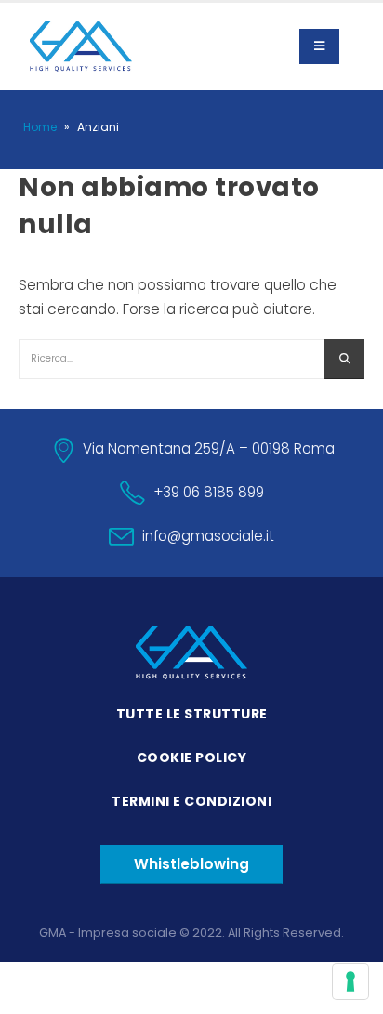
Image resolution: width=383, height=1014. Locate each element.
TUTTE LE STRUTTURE (192, 714)
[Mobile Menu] (319, 46)
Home (40, 127)
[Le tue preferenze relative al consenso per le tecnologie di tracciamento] (350, 981)
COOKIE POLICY (192, 757)
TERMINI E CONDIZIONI (191, 801)
